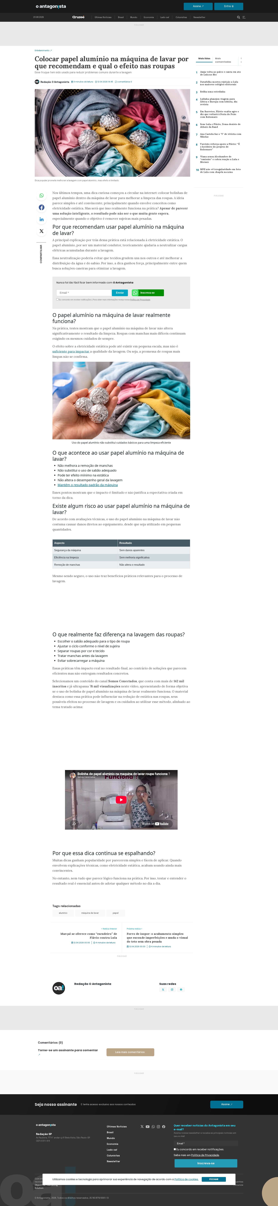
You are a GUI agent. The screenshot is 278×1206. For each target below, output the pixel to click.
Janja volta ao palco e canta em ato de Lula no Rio (219, 74)
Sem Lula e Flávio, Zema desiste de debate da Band (219, 126)
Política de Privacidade (140, 300)
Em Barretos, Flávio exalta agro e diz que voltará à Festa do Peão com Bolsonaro (220, 115)
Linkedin (41, 219)
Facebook (41, 207)
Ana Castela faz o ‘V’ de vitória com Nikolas (219, 136)
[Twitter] (142, 1127)
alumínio (63, 913)
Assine (197, 6)
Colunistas (181, 17)
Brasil (121, 17)
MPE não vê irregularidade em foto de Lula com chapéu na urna (219, 171)
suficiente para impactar (71, 351)
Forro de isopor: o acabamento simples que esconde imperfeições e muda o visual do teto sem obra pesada (155, 926)
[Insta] (158, 1127)
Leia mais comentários (130, 1052)
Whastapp (41, 195)
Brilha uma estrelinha (211, 92)
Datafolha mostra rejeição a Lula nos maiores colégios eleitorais (220, 84)
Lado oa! (164, 17)
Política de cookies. (186, 1179)
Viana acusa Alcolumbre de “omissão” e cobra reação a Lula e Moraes (218, 160)
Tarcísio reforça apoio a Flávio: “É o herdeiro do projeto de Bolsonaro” (219, 146)
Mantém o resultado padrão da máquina (88, 485)
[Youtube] (147, 1127)
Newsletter (199, 17)
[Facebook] (163, 1127)
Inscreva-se (147, 292)
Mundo (133, 17)
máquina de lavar (90, 913)
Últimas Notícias (103, 17)
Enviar (120, 292)
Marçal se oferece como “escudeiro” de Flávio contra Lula (85, 924)
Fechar (213, 1179)
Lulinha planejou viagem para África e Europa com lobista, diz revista (220, 101)
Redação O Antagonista (55, 82)
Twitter (41, 231)
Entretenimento (42, 50)
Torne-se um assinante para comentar (68, 1050)
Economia (149, 17)
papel (116, 913)
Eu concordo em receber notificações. (200, 1149)
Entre (227, 6)
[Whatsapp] (153, 1127)
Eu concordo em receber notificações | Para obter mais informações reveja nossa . (85, 300)
